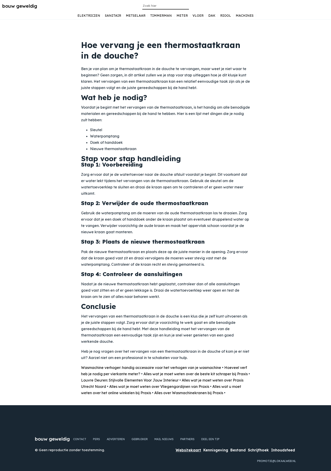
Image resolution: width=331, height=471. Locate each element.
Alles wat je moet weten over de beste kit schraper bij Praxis (195, 374)
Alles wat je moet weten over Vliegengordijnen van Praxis (159, 386)
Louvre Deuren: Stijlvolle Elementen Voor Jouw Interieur (130, 380)
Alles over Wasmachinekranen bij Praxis (188, 393)
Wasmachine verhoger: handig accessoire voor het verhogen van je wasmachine (151, 367)
